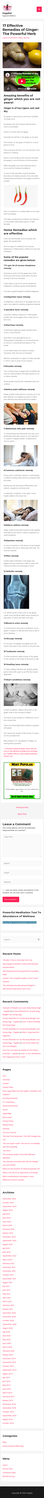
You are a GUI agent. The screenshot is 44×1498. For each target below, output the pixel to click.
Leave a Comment (10, 38)
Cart (4, 1076)
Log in (5, 1465)
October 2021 (8, 1275)
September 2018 (9, 1415)
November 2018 (9, 1408)
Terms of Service (9, 1132)
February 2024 (8, 1229)
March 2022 (7, 1259)
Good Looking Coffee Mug (13, 1446)
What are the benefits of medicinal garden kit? (21, 1169)
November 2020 (9, 1316)
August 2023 (8, 1244)
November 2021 (9, 1271)
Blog (20, 38)
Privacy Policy (8, 1121)
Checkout (6, 1079)
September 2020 (9, 1324)
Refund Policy (8, 1125)
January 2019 (8, 1400)
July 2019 (6, 1377)
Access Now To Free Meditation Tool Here (20, 922)
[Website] (22, 882)
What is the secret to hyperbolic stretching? (20, 1172)
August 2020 (8, 1328)
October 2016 (8, 1423)
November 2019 (9, 1362)
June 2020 (6, 1335)
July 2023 (6, 1248)
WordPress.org (9, 1476)
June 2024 (6, 1218)
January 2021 (8, 1309)
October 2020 (8, 1320)
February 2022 (8, 1263)
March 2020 (7, 1347)
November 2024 (9, 1199)
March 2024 (7, 1225)
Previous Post (22, 807)
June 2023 (6, 1252)
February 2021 (8, 1305)
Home (5, 1109)
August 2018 (8, 1419)
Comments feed (9, 1472)
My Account (7, 1117)
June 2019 (6, 1381)
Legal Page (7, 1113)
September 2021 (9, 1278)
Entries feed (8, 1469)
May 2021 (6, 1294)
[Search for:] (22, 939)
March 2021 (7, 1301)
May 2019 (6, 1385)
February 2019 (8, 1396)
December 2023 (9, 1237)
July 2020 (6, 1332)
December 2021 (9, 1267)
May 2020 (6, 1339)
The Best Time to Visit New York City (17, 960)
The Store (7, 1150)
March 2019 (7, 1392)
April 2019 (7, 1389)
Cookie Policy (8, 1087)
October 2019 (8, 1366)
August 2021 (8, 1282)
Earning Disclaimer (10, 1098)
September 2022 (9, 1256)
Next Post (22, 814)
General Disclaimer (10, 1106)
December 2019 (9, 1358)
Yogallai (7, 13)
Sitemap (6, 1128)
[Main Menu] (39, 9)
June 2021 (6, 1290)
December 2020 (9, 1313)
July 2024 (6, 1214)
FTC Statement (9, 1102)
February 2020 (8, 1351)
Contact (6, 1083)
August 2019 (8, 1374)
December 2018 (9, 1404)
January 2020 (8, 1355)
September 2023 (9, 1240)
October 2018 (8, 1412)
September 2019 (9, 1370)
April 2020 (7, 1343)
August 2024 (8, 1210)
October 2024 (8, 1202)
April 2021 (7, 1297)
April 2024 (7, 1221)
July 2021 (6, 1286)
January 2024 (8, 1233)
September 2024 (9, 1206)
